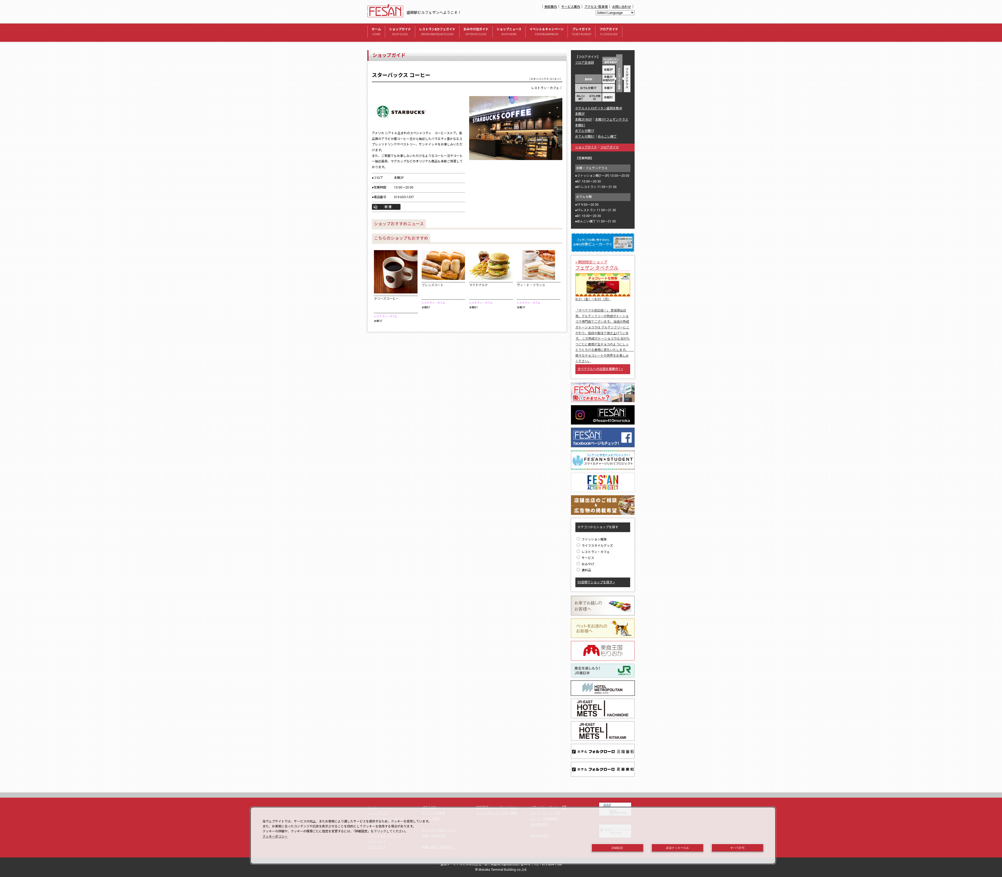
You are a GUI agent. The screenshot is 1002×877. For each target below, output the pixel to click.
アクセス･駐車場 (596, 7)
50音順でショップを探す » (596, 582)
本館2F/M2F (583, 119)
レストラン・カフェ (595, 552)
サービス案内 (570, 7)
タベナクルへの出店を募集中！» (600, 369)
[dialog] (513, 835)
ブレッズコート (433, 285)
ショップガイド (400, 31)
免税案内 (550, 7)
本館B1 (580, 125)
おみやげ (587, 564)
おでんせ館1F (584, 131)
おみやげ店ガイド (475, 31)
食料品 (586, 570)
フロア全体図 (584, 62)
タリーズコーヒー (386, 299)
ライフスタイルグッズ (597, 546)
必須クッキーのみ (677, 847)
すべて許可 (737, 847)
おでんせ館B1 (585, 136)
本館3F (580, 114)
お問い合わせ (621, 7)
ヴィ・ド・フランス (531, 285)
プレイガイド (581, 31)
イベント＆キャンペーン (546, 31)
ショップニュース (509, 31)
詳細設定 (617, 847)
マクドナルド (478, 285)
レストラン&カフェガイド (437, 31)
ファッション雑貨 (594, 539)
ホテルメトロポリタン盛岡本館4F (598, 108)
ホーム (376, 31)
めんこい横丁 (607, 136)
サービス (587, 558)
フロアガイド (608, 31)
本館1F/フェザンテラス (611, 119)
